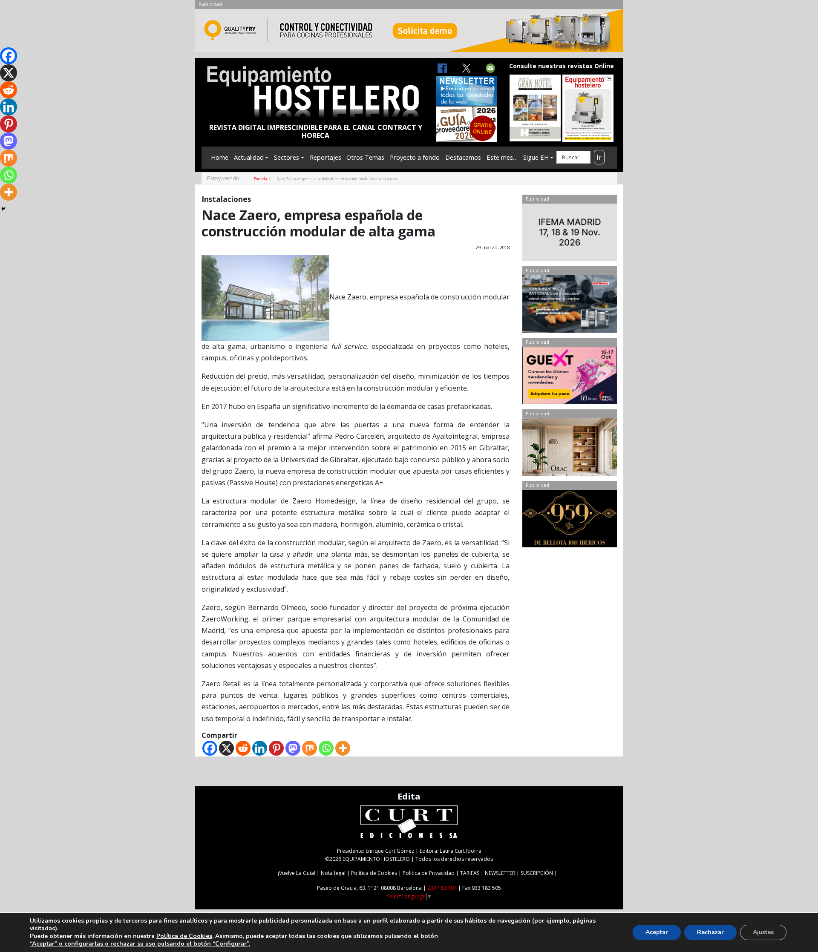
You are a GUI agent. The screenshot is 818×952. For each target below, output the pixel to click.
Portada (260, 178)
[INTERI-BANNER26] (569, 234)
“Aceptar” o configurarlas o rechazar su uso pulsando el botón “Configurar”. (140, 944)
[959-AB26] (569, 520)
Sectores (286, 157)
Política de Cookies (374, 873)
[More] (342, 748)
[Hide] (3, 208)
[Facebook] (209, 748)
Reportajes (325, 157)
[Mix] (309, 748)
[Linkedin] (259, 748)
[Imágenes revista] (409, 32)
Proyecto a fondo (415, 157)
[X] (226, 748)
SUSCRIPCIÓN (537, 873)
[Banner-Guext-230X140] (569, 377)
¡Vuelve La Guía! (296, 873)
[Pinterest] (276, 748)
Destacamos (463, 157)
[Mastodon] (292, 748)
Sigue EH (536, 157)
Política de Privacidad (429, 873)
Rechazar (710, 932)
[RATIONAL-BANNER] (569, 306)
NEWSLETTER (500, 873)
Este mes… (502, 157)
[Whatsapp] (326, 748)
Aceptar (656, 932)
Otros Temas (365, 157)
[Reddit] (243, 748)
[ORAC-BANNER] (569, 449)
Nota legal (333, 873)
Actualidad (249, 157)
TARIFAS (469, 873)
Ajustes (763, 932)
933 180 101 (442, 888)
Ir (599, 157)
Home (219, 157)
